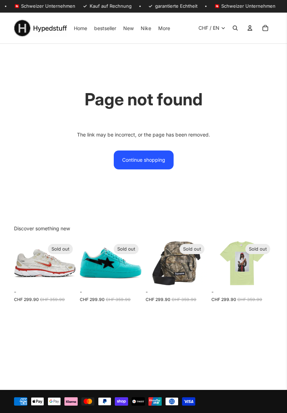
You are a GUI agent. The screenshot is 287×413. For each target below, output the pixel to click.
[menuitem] (164, 28)
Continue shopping (143, 160)
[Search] (235, 28)
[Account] (250, 28)
